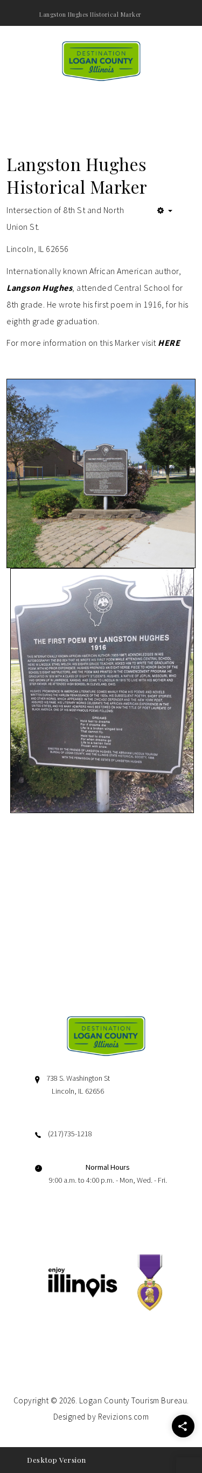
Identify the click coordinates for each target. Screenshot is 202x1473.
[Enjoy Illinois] (83, 1281)
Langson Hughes (39, 287)
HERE (169, 342)
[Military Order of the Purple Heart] (149, 1281)
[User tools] (164, 210)
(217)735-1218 (70, 1133)
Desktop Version (56, 1459)
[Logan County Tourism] (101, 59)
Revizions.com (123, 1416)
